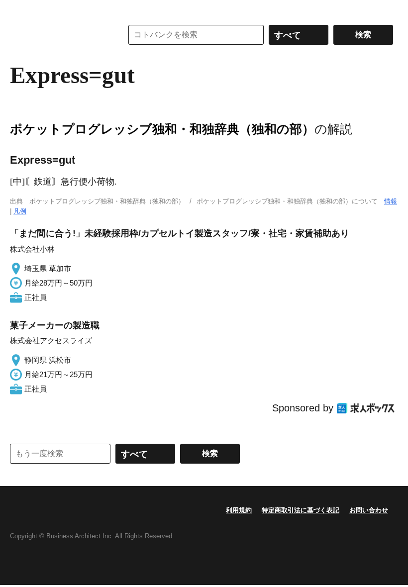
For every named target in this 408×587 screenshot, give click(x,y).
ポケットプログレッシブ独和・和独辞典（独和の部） (162, 129)
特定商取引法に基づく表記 (300, 510)
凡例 (19, 211)
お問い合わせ (368, 510)
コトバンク (59, 35)
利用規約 (239, 510)
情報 (390, 201)
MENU (20, 10)
